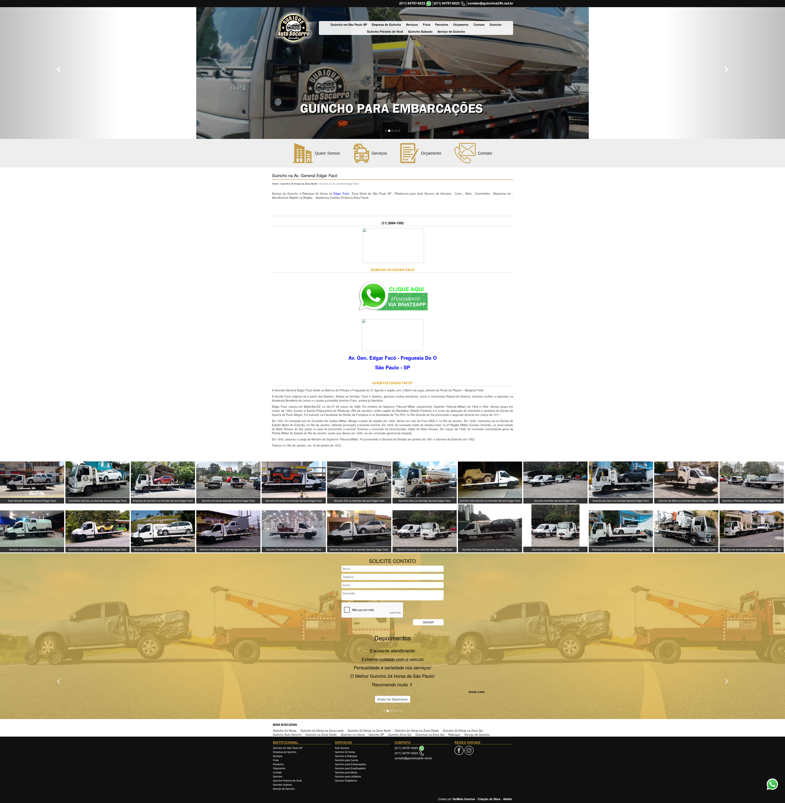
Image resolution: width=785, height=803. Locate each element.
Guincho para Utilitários (348, 746)
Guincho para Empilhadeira (350, 738)
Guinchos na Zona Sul (429, 704)
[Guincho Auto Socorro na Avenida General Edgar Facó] (490, 479)
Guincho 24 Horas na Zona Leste (322, 700)
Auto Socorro (342, 717)
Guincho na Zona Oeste (321, 704)
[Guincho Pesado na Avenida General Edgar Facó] (294, 528)
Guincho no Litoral (352, 704)
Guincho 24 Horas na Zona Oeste (417, 700)
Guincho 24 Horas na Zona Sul (463, 700)
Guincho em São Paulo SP (349, 24)
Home (275, 183)
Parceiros (441, 24)
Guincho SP (376, 704)
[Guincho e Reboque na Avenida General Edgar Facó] (752, 479)
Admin (507, 769)
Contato (479, 24)
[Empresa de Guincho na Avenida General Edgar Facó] (163, 479)
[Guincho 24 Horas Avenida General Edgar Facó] (228, 479)
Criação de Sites (489, 769)
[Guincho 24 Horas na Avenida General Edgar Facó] (294, 479)
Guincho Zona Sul (399, 704)
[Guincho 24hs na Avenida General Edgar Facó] (424, 479)
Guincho (496, 24)
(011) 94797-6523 (412, 3)
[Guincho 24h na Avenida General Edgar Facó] (359, 479)
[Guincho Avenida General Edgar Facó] (555, 479)
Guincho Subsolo (420, 31)
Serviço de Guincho (451, 31)
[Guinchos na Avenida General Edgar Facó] (555, 528)
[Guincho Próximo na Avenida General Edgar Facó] (490, 528)
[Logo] (293, 28)
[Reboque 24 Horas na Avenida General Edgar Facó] (621, 528)
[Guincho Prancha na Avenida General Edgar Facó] (424, 528)
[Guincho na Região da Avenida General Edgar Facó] (97, 528)
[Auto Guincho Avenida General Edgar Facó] (32, 479)
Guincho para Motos (346, 742)
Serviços (412, 24)
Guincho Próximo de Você (385, 31)
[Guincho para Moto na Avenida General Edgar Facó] (163, 528)
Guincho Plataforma (346, 750)
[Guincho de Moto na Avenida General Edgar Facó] (686, 479)
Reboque (454, 704)
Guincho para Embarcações (350, 734)
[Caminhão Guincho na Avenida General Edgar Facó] (97, 479)
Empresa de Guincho (386, 24)
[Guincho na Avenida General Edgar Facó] (32, 528)
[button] (59, 69)
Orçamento (461, 24)
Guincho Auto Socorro (287, 704)
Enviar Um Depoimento (393, 669)
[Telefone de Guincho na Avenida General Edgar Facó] (752, 528)
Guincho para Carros (346, 730)
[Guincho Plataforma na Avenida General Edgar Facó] (359, 528)
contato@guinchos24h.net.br (490, 3)
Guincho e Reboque (346, 726)
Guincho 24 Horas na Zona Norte (299, 183)
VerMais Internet (464, 769)
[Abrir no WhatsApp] (428, 3)
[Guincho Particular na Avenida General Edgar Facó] (228, 528)
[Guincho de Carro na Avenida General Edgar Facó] (621, 479)
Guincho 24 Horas (284, 700)
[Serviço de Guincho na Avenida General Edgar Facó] (686, 528)
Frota (426, 24)
